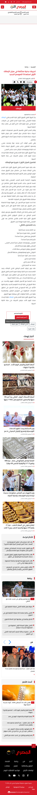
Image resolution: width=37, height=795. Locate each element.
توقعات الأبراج (28, 770)
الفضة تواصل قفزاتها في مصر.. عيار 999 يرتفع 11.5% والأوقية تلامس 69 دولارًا (19, 462)
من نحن (30, 787)
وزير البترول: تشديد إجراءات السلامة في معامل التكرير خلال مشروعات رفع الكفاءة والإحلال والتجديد (19, 549)
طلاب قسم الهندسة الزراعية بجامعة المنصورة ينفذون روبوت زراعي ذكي (19, 562)
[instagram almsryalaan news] (11, 2)
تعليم (16, 765)
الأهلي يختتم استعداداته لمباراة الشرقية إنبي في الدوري (18, 614)
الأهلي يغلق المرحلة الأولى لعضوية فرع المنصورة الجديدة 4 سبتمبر (20, 626)
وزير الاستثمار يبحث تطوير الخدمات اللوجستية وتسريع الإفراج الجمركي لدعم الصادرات (19, 429)
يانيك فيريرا (31, 328)
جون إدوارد (14, 324)
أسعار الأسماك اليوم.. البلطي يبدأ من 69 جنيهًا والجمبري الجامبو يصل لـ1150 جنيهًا (19, 398)
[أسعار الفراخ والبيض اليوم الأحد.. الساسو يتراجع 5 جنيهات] (18, 352)
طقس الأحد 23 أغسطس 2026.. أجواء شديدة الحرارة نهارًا (17, 703)
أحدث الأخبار (27, 682)
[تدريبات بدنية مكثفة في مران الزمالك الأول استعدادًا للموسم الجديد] (21, 82)
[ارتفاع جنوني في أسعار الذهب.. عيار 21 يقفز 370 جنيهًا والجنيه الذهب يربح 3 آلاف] (18, 512)
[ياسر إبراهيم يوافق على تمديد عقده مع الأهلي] (18, 589)
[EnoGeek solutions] (12, 792)
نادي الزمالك (24, 324)
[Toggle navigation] (34, 7)
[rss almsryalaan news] (9, 776)
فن (31, 642)
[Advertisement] (18, 43)
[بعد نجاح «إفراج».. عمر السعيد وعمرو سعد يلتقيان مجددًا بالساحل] (18, 656)
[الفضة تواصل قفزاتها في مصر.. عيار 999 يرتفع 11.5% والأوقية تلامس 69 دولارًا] (18, 448)
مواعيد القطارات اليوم (12, 770)
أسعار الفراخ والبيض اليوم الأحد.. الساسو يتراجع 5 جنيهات (19, 366)
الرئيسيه (33, 66)
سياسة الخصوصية (19, 787)
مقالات (7, 765)
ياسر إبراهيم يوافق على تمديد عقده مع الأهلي (18, 600)
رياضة (26, 66)
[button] (10, 642)
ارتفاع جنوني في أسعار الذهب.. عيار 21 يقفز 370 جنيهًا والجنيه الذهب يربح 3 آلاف (19, 526)
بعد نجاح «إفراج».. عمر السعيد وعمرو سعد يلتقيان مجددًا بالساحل (20, 724)
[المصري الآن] (18, 7)
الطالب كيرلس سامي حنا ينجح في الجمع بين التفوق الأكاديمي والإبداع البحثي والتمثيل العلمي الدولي (19, 568)
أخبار (30, 761)
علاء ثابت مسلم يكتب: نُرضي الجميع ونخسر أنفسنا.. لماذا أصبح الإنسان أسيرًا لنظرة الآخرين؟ (18, 543)
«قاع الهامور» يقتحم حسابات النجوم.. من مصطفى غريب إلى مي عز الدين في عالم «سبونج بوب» (18, 730)
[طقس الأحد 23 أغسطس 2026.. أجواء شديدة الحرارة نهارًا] (18, 693)
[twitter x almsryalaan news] (8, 2)
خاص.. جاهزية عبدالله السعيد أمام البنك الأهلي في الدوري (18, 633)
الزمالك (3, 117)
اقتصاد (7, 761)
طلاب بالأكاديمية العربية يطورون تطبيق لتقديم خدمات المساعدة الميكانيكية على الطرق (19, 555)
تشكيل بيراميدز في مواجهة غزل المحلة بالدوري (18, 619)
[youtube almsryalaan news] (5, 2)
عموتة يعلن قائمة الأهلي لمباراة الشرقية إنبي (19, 606)
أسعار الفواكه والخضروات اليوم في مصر (20, 716)
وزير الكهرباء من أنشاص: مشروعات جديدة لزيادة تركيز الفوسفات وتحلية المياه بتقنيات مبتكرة (19, 494)
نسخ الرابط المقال (21, 317)
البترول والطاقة (27, 765)
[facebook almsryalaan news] (27, 776)
